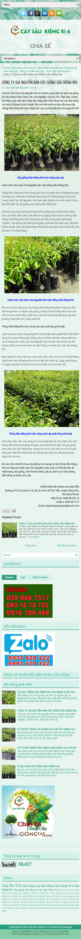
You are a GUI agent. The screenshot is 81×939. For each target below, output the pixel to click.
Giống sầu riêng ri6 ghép (13, 899)
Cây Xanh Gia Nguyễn (16, 87)
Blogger (67, 927)
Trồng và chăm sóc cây (31, 71)
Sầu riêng (28, 886)
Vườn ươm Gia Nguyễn (58, 71)
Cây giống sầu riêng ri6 (24, 67)
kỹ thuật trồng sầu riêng (59, 908)
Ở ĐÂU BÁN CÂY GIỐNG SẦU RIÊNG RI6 (38, 766)
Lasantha (63, 931)
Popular (9, 577)
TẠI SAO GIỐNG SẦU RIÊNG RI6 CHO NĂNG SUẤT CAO (46, 692)
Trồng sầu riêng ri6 (11, 905)
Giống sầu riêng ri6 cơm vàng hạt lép (57, 67)
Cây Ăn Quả (67, 893)
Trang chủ (30, 545)
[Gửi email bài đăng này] (3, 511)
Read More (33, 537)
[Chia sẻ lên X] (11, 511)
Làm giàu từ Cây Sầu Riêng (62, 899)
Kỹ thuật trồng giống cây (37, 899)
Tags (23, 577)
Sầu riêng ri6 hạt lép (51, 902)
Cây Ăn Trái (11, 885)
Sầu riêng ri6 (11, 71)
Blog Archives (40, 577)
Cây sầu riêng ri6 (48, 889)
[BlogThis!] (7, 511)
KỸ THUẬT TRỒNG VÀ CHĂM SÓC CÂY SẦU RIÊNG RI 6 (46, 729)
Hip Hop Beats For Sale (58, 934)
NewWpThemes (30, 931)
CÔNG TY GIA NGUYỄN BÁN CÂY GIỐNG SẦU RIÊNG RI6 (39, 82)
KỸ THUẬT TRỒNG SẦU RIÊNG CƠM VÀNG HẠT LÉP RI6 (46, 747)
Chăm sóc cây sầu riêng (68, 890)
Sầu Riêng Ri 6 (64, 886)
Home (6, 67)
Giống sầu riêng (19, 896)
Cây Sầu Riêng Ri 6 (41, 893)
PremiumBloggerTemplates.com (28, 934)
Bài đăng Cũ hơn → (67, 545)
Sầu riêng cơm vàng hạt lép (29, 902)
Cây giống (56, 893)
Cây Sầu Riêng (44, 886)
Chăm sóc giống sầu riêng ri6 (16, 893)
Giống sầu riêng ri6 (36, 896)
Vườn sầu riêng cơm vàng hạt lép (58, 905)
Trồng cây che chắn (70, 902)
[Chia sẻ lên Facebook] (14, 511)
